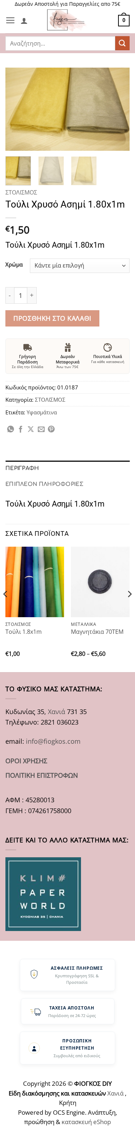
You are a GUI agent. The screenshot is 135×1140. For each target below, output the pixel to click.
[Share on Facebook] (20, 430)
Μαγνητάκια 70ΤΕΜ (97, 631)
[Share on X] (30, 430)
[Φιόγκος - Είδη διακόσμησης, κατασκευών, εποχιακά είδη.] (69, 20)
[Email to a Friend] (41, 430)
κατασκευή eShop (86, 1122)
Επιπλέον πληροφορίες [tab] (44, 484)
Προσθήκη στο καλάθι (52, 318)
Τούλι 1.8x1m (23, 631)
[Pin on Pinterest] (51, 430)
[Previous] (16, 109)
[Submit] (122, 43)
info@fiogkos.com (53, 741)
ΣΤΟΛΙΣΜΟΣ (21, 192)
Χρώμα (14, 265)
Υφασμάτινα (42, 412)
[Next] (118, 109)
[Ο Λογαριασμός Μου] (24, 21)
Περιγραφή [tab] (22, 468)
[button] (10, 20)
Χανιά (56, 711)
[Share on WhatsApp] (10, 430)
